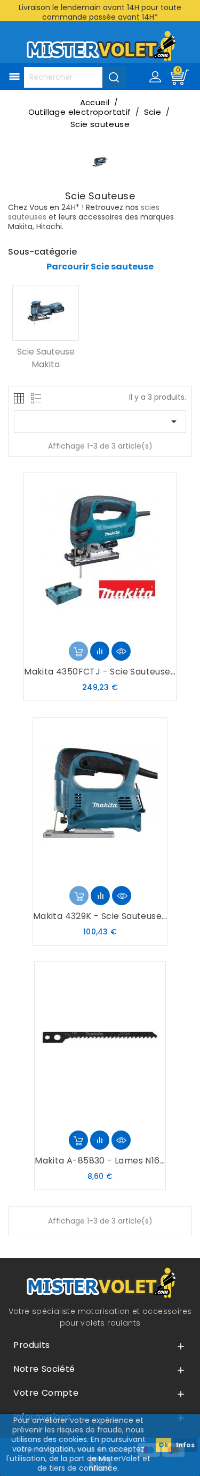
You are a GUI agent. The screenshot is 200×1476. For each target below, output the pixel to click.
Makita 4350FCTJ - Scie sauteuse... (100, 671)
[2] (91, 630)
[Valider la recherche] (114, 77)
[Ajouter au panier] (78, 1140)
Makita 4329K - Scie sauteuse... (100, 916)
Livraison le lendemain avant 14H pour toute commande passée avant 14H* (100, 12)
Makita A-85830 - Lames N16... (100, 1160)
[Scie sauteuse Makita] (45, 313)
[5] (117, 630)
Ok (163, 1444)
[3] (100, 630)
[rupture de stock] (78, 651)
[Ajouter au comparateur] (99, 651)
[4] (108, 630)
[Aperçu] (121, 651)
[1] (82, 630)
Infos (185, 1444)
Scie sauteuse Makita (46, 357)
